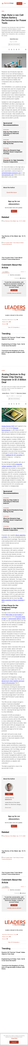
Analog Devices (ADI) (8, 426)
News (3, 11)
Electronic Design (21, 393)
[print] (25, 49)
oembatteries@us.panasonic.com (11, 173)
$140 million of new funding (14, 614)
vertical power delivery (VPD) (16, 618)
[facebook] (9, 49)
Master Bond (5, 321)
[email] (19, 49)
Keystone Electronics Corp (9, 319)
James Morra (5, 393)
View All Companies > (14, 327)
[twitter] (14, 49)
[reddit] (16, 49)
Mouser (4, 324)
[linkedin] (11, 49)
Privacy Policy (14, 1038)
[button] (3, 3)
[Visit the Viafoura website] (23, 278)
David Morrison (14, 39)
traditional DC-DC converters (14, 455)
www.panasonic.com (8, 175)
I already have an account (14, 293)
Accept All (14, 1042)
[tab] (6, 272)
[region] (14, 275)
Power (3, 370)
